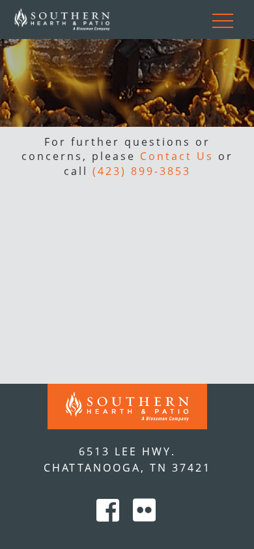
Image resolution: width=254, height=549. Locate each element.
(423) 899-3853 (141, 171)
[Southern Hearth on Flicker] (145, 515)
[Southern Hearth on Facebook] (111, 515)
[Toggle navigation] (223, 19)
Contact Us (177, 156)
